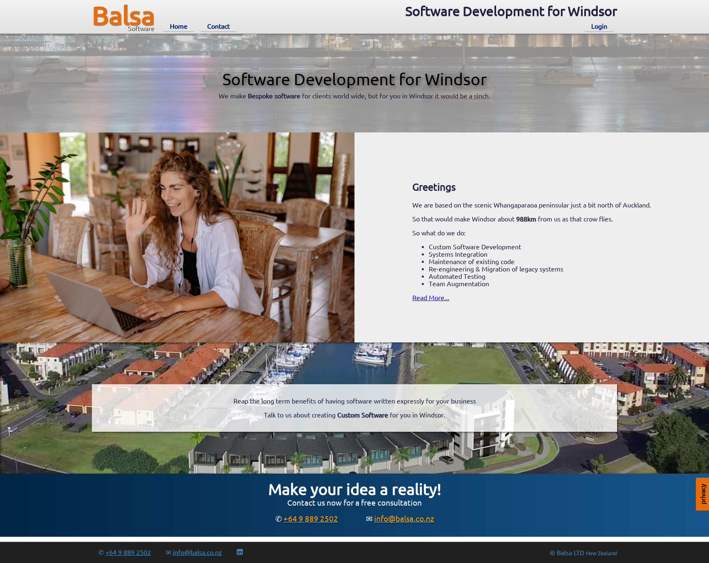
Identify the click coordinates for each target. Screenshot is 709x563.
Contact (218, 26)
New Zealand (601, 553)
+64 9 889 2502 (311, 518)
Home (179, 26)
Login (599, 26)
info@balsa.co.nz (404, 518)
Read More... (430, 297)
